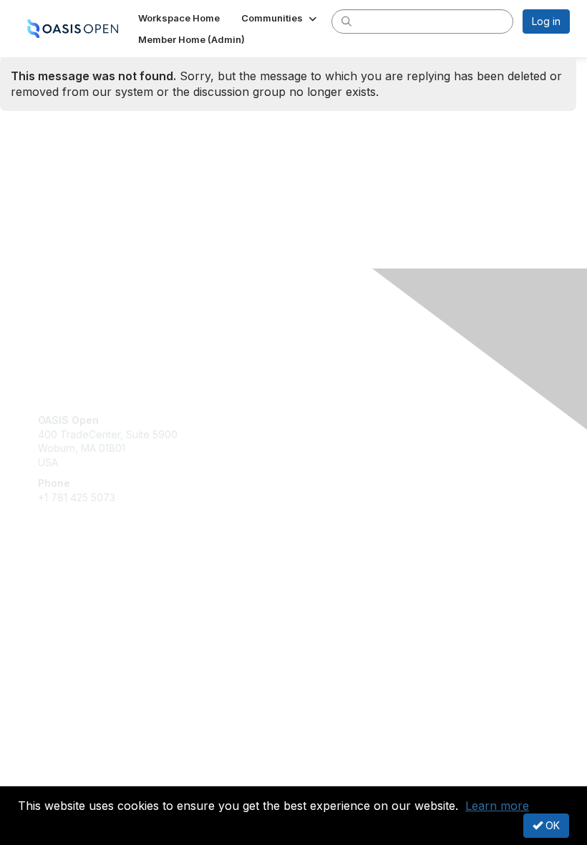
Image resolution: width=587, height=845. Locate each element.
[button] (280, 18)
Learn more (497, 805)
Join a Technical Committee (103, 634)
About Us (59, 764)
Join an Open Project (88, 613)
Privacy (55, 777)
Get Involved (68, 592)
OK (551, 825)
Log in (546, 21)
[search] (346, 20)
